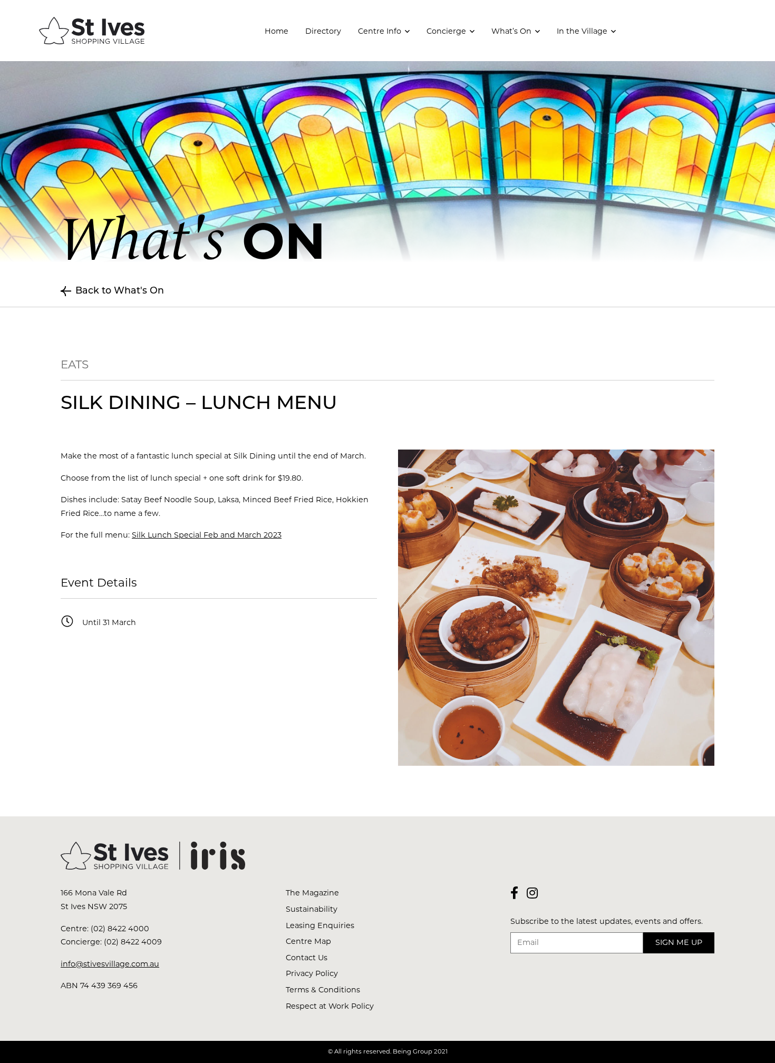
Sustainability (311, 909)
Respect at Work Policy (330, 1006)
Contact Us (306, 957)
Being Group (412, 1051)
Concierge (446, 31)
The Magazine (312, 893)
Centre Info (379, 31)
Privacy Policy (312, 973)
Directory (323, 31)
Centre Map (308, 941)
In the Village (582, 31)
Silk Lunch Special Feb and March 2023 (207, 535)
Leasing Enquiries (320, 925)
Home (276, 31)
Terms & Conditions (323, 989)
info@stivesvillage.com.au (110, 964)
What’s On (511, 31)
